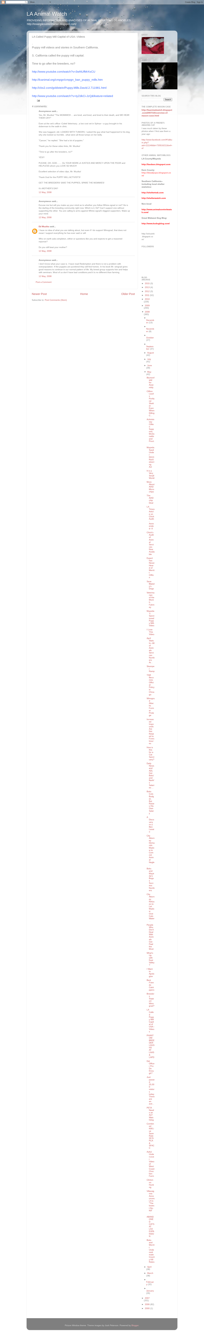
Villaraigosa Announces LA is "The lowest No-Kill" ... (151, 1202)
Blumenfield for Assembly (150, 383)
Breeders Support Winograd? (150, 1000)
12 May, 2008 (45, 192)
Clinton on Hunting (150, 1183)
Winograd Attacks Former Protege (151, 706)
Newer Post (39, 293)
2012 (147, 291)
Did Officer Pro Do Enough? (150, 1067)
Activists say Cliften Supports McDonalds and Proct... (150, 431)
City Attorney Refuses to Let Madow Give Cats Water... (151, 907)
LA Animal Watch (47, 14)
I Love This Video (150, 632)
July (149, 359)
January (150, 1291)
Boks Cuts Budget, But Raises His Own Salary (150, 802)
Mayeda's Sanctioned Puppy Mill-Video (150, 618)
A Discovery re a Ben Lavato (150, 824)
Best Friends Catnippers (150, 985)
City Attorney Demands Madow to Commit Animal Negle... (151, 850)
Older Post (128, 293)
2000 (147, 1308)
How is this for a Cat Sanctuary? (150, 753)
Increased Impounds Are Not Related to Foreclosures (150, 731)
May (149, 372)
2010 (147, 299)
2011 (147, 295)
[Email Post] (38, 100)
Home (84, 293)
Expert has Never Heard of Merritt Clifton (151, 568)
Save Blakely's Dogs (151, 585)
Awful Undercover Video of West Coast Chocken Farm (150, 1164)
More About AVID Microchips (150, 487)
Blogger (135, 1325)
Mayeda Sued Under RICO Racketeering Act (150, 457)
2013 (147, 287)
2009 (147, 305)
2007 (147, 1298)
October (150, 338)
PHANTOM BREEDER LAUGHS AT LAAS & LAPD (151, 1046)
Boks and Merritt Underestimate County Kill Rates (151, 1251)
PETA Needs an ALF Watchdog (150, 1114)
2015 (147, 283)
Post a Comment (44, 282)
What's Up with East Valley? (150, 959)
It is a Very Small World (150, 474)
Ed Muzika (44, 226)
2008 (147, 312)
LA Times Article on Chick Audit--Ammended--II (151, 518)
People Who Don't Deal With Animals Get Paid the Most (150, 937)
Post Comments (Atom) (56, 300)
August (150, 353)
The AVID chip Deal (150, 499)
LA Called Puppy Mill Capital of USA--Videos (151, 1021)
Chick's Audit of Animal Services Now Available (151, 543)
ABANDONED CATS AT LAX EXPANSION (150, 1226)
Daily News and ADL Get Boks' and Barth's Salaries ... (150, 775)
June (149, 365)
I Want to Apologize (150, 972)
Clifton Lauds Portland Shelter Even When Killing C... (150, 403)
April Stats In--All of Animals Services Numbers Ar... (151, 650)
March (150, 1273)
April (149, 1267)
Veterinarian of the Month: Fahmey (150, 600)
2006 (147, 1304)
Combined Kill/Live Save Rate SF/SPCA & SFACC (150, 1136)
